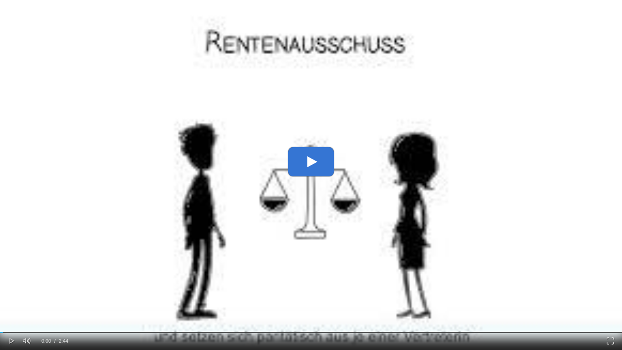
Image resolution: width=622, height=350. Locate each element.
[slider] (311, 332)
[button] (12, 340)
